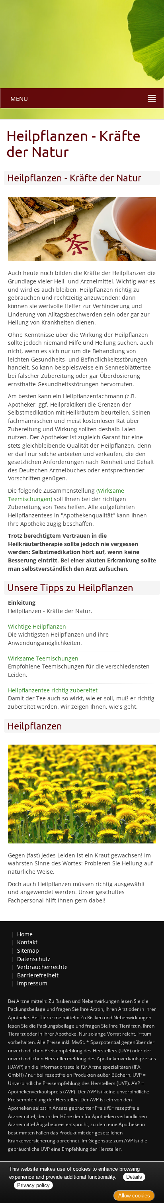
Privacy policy (33, 1185)
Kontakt (27, 942)
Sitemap (28, 950)
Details (134, 1177)
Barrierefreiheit (38, 975)
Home (25, 934)
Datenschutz (34, 959)
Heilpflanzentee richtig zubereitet (53, 690)
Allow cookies (134, 1196)
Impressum (32, 983)
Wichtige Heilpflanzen (37, 626)
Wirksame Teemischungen (43, 658)
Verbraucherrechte (42, 967)
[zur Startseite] (24, 24)
